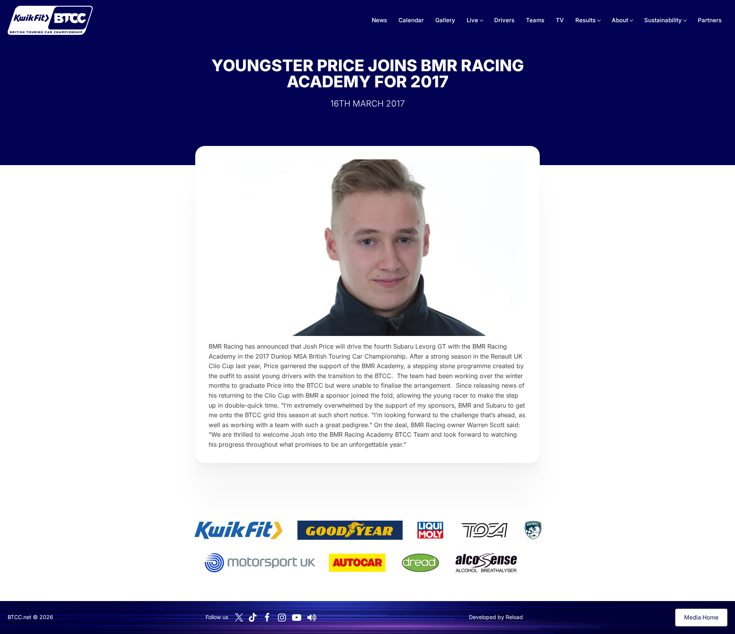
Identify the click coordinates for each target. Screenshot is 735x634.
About (620, 20)
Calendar (411, 20)
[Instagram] (281, 617)
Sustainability (663, 20)
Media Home (701, 617)
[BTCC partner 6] (260, 562)
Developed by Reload (496, 617)
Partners (710, 20)
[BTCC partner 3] (430, 530)
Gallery (445, 20)
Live (472, 20)
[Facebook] (266, 617)
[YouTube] (296, 617)
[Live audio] (311, 617)
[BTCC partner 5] (532, 530)
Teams (535, 20)
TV (560, 20)
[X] (239, 617)
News (379, 20)
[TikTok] (252, 617)
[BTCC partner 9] (486, 562)
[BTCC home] (50, 20)
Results (585, 20)
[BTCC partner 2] (350, 530)
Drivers (504, 20)
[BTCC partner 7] (357, 562)
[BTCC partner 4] (484, 530)
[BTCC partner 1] (238, 530)
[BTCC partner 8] (420, 562)
